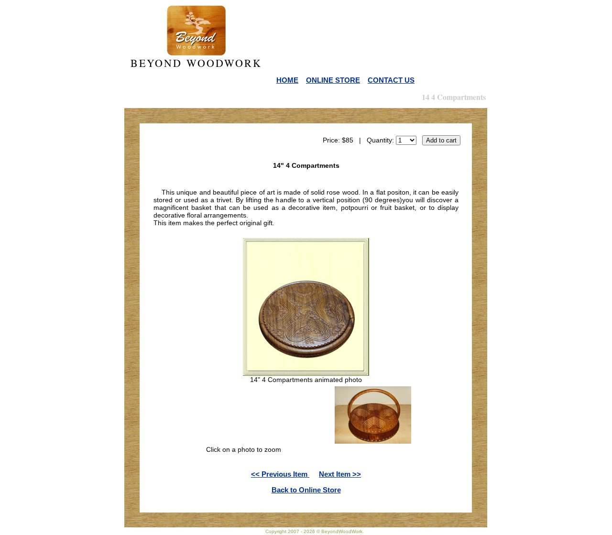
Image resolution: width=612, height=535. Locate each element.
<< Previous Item (280, 474)
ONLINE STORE (333, 80)
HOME (287, 80)
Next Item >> (340, 474)
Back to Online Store (306, 490)
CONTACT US (391, 80)
